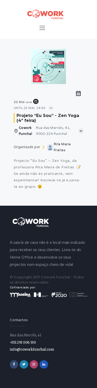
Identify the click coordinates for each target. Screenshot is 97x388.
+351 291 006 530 (23, 342)
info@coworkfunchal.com (32, 349)
